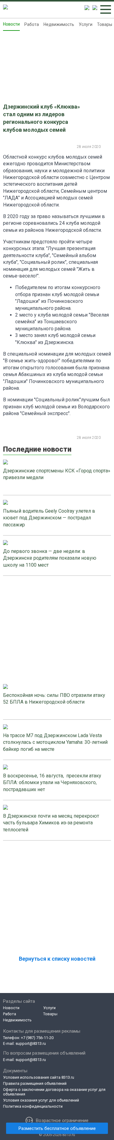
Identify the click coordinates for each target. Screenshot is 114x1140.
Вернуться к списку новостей (57, 958)
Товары (104, 24)
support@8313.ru (31, 1043)
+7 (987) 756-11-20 (37, 1037)
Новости (11, 24)
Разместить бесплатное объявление (57, 1128)
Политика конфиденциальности (33, 1106)
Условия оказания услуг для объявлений (41, 1100)
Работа (31, 24)
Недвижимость (58, 24)
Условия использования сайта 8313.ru (38, 1077)
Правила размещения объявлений (35, 1083)
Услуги (85, 24)
